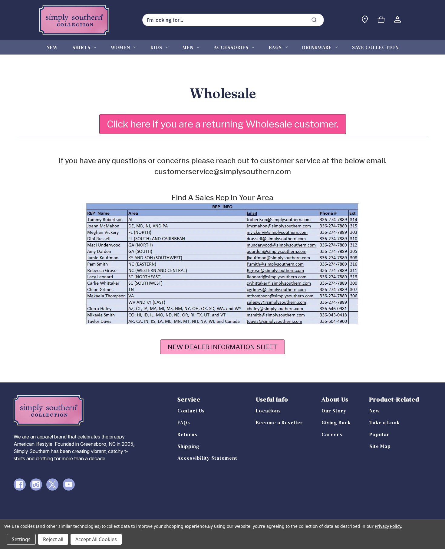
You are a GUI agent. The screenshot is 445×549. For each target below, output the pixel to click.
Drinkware (317, 47)
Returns (187, 434)
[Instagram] (36, 484)
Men (188, 47)
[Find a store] (365, 20)
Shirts (81, 47)
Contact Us (191, 410)
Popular (379, 434)
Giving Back (336, 422)
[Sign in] (397, 20)
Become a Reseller (279, 422)
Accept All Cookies (96, 539)
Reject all (53, 539)
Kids (156, 47)
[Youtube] (69, 484)
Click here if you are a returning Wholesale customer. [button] (222, 124)
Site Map (380, 446)
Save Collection (375, 47)
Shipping (188, 446)
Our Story (334, 410)
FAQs (183, 422)
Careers (331, 434)
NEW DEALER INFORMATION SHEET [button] (222, 347)
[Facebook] (20, 484)
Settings (21, 539)
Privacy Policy (388, 526)
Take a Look (384, 422)
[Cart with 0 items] (381, 20)
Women (120, 47)
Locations (268, 410)
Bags (275, 47)
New (52, 47)
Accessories (231, 47)
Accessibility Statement (207, 458)
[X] (52, 484)
